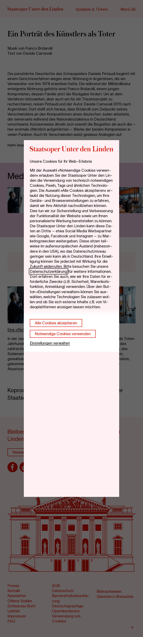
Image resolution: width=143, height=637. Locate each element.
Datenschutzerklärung (48, 271)
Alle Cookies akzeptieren (56, 323)
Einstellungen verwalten (50, 343)
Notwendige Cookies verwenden (63, 334)
